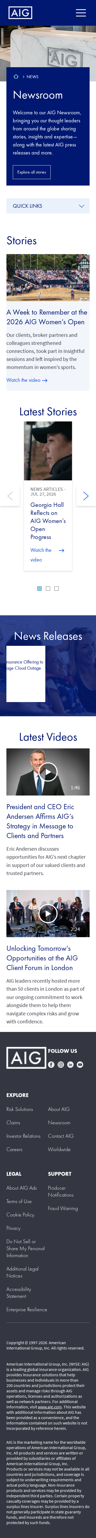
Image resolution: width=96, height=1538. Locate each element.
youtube (80, 1064)
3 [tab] (56, 588)
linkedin (70, 1064)
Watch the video (23, 379)
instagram (61, 1064)
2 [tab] (48, 588)
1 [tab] (39, 588)
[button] (48, 772)
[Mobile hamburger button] (80, 13)
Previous (10, 496)
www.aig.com (50, 1406)
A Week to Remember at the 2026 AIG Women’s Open (46, 316)
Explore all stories (31, 172)
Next (86, 496)
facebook (51, 1064)
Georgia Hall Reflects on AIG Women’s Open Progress (48, 521)
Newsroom (38, 94)
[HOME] (16, 77)
